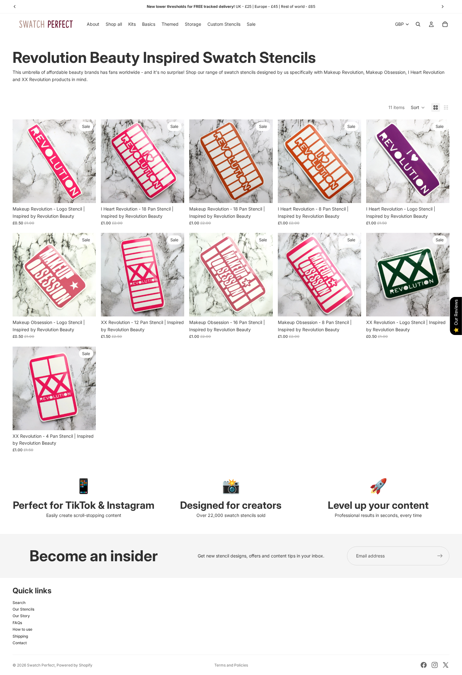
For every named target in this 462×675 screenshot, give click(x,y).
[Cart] (445, 24)
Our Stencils (23, 609)
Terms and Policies (231, 665)
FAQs (17, 622)
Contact (20, 642)
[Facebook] (423, 665)
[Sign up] (440, 555)
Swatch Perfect (41, 665)
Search (19, 602)
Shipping (20, 636)
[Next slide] (263, 161)
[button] (418, 107)
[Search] (418, 24)
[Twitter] (445, 665)
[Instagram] (434, 665)
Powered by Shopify (74, 665)
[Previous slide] (198, 161)
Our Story (21, 615)
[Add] (86, 193)
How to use (22, 629)
